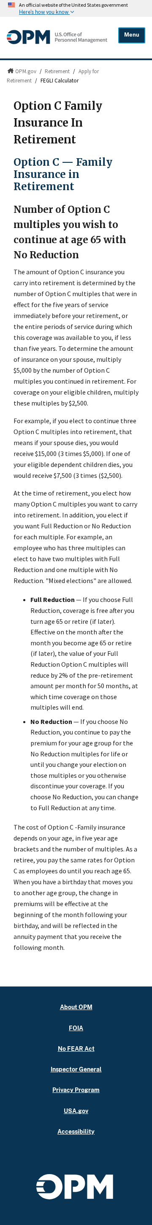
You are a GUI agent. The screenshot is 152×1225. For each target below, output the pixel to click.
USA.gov (76, 1110)
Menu (131, 35)
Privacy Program (76, 1089)
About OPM (76, 1006)
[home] (57, 43)
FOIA (76, 1027)
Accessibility (76, 1131)
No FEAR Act (76, 1048)
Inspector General (76, 1069)
